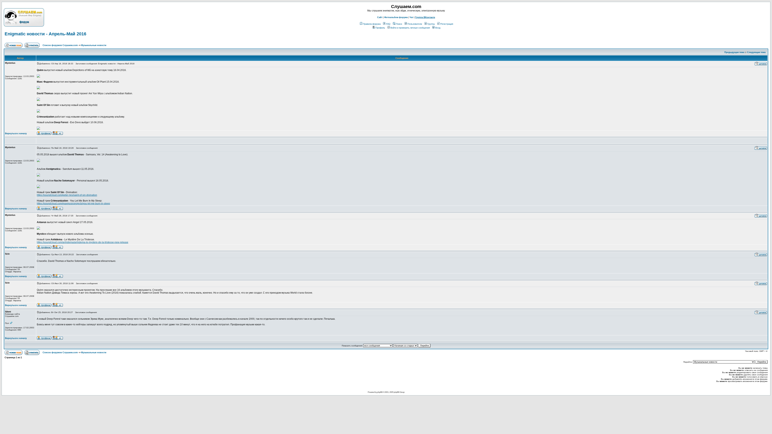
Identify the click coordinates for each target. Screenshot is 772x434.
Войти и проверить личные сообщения (410, 28)
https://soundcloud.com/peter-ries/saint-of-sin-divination (67, 195)
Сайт (379, 17)
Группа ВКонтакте (425, 17)
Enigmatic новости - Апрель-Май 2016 (45, 33)
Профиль (380, 28)
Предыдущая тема (734, 52)
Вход (437, 28)
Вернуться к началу (16, 133)
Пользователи (415, 24)
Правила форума (372, 24)
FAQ (388, 24)
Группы (431, 24)
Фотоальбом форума (396, 17)
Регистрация (446, 24)
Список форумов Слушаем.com (60, 45)
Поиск (399, 24)
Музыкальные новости (93, 45)
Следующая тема (756, 52)
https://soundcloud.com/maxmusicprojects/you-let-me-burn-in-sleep (73, 203)
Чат (411, 17)
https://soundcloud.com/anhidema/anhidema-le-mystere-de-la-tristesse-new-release (82, 242)
